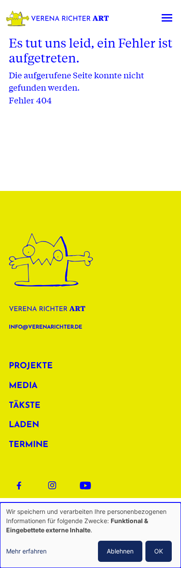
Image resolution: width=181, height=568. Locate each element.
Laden (24, 425)
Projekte (31, 366)
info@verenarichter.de (45, 327)
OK (158, 551)
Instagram (56, 485)
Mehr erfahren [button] (26, 551)
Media (23, 386)
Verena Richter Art (60, 18)
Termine (28, 445)
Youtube (88, 485)
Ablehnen (120, 551)
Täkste (24, 406)
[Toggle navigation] (167, 18)
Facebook (24, 485)
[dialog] (90, 535)
